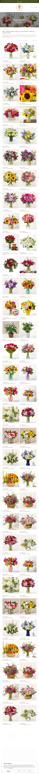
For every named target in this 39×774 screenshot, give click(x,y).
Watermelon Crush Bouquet (8, 404)
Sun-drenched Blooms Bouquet (9, 383)
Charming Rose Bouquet (7, 362)
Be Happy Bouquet (23, 318)
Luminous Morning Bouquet (8, 189)
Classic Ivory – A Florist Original (9, 426)
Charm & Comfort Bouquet (8, 532)
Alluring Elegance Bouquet (25, 724)
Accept (19, 771)
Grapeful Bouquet (6, 297)
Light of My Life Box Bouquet (8, 125)
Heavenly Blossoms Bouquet (25, 61)
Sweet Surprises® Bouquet (8, 447)
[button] (2, 7)
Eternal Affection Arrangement (8, 468)
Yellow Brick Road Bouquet (25, 404)
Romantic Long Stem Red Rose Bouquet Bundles (10, 254)
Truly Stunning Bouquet (24, 426)
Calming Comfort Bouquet (25, 468)
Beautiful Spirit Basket (24, 532)
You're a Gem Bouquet (24, 168)
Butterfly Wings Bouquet (24, 147)
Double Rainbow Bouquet (25, 297)
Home (3, 29)
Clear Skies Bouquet (6, 104)
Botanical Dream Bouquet (8, 168)
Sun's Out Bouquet (6, 232)
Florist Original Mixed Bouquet (26, 104)
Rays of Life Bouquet (24, 490)
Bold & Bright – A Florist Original (26, 83)
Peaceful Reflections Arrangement (26, 253)
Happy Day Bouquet (6, 147)
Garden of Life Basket (7, 511)
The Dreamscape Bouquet (7, 211)
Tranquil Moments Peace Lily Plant (9, 340)
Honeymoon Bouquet (7, 724)
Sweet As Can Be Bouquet (25, 211)
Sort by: (20, 40)
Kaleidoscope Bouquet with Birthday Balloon (10, 319)
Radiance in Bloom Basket (25, 511)
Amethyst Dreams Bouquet (25, 383)
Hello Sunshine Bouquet (24, 125)
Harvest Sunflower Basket (7, 490)
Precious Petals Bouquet (24, 362)
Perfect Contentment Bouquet (8, 83)
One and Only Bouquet (24, 232)
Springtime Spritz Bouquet (25, 745)
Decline (29, 771)
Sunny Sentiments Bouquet (25, 447)
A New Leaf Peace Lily (24, 340)
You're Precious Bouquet (7, 61)
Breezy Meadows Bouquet (7, 745)
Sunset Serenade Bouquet (25, 189)
